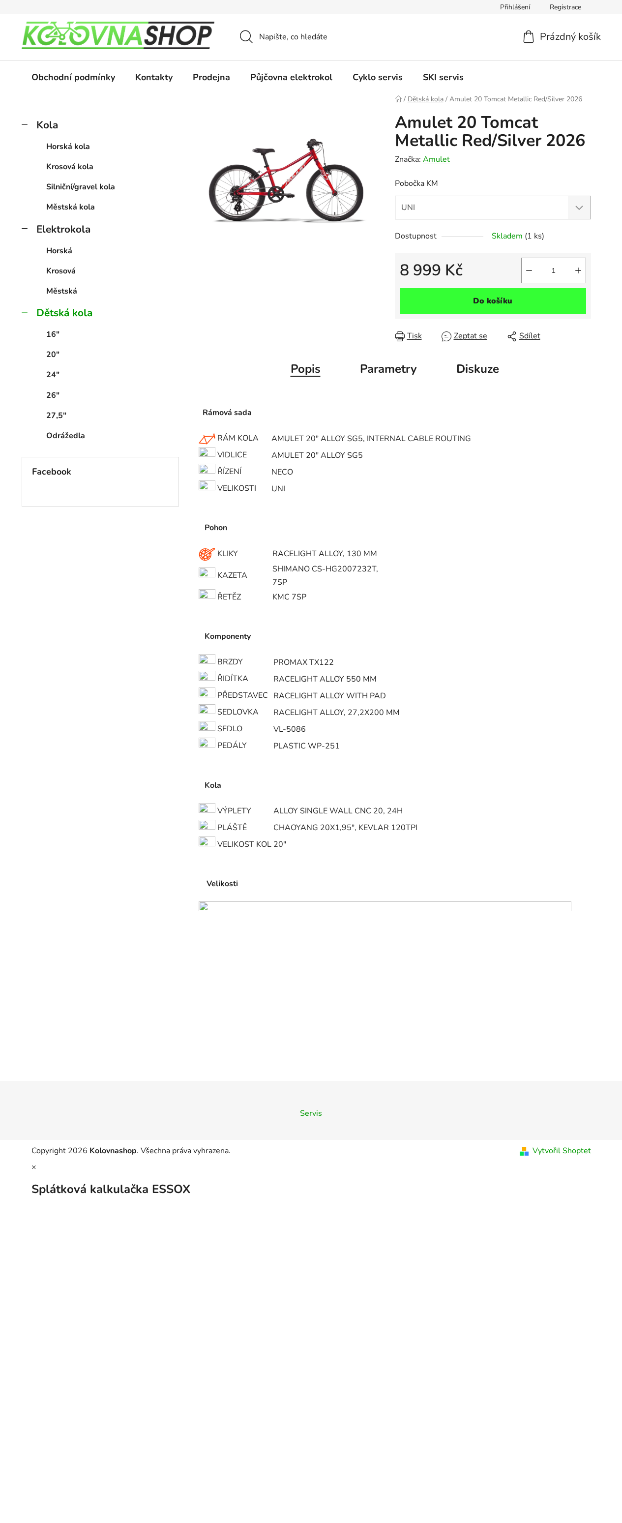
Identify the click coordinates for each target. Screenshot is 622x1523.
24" (52, 374)
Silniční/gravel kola (80, 186)
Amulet (436, 159)
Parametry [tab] (388, 369)
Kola (47, 125)
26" (52, 395)
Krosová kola (69, 166)
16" (52, 334)
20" (52, 354)
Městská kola (70, 207)
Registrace (565, 7)
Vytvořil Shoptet (562, 1150)
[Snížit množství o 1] (529, 270)
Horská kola (68, 146)
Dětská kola (64, 313)
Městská (61, 291)
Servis (311, 1113)
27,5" (56, 415)
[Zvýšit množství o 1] (578, 270)
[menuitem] (73, 77)
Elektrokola (63, 229)
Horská (59, 250)
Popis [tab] (306, 369)
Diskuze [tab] (477, 369)
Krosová (61, 271)
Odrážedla (65, 435)
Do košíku (492, 301)
